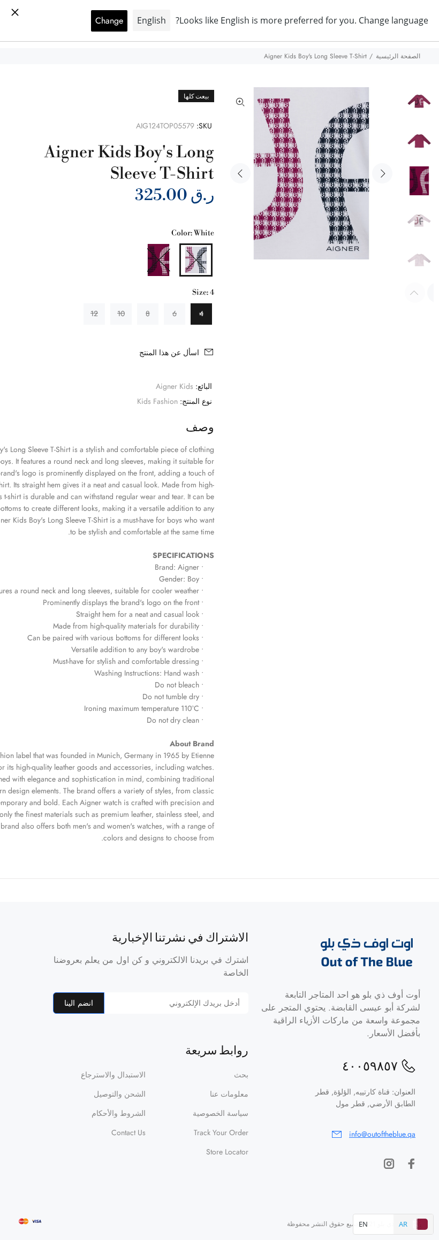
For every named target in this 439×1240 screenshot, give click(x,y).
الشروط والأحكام (119, 1113)
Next (382, 173)
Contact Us (128, 1132)
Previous (240, 173)
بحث (241, 1074)
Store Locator (227, 1151)
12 (94, 313)
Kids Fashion (157, 401)
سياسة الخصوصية (220, 1113)
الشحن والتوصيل (120, 1094)
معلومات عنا (229, 1094)
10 (121, 313)
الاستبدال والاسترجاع (113, 1074)
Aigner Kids (174, 386)
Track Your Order (221, 1132)
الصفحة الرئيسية (398, 56)
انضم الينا (78, 1003)
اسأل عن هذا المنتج (169, 352)
